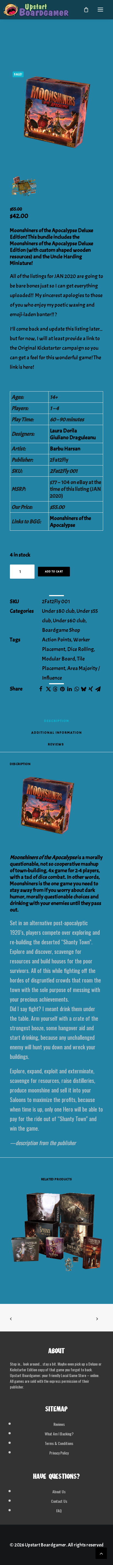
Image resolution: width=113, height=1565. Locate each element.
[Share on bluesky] (83, 689)
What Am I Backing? (59, 1433)
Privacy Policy (59, 1453)
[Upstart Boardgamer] (36, 9)
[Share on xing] (90, 689)
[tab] (56, 734)
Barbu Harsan (65, 448)
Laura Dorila (63, 430)
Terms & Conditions (59, 1443)
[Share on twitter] (48, 689)
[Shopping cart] (84, 9)
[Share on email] (98, 689)
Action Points (56, 639)
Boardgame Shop (61, 630)
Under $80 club (58, 611)
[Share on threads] (55, 689)
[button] (100, 9)
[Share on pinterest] (62, 689)
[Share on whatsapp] (76, 689)
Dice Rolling (80, 649)
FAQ (59, 1510)
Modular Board (58, 658)
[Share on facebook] (41, 689)
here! (28, 367)
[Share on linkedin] (69, 689)
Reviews (59, 1424)
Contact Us (59, 1501)
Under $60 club (69, 620)
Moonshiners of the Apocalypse (70, 521)
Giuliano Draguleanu (73, 437)
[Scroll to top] (101, 1551)
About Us (59, 1491)
